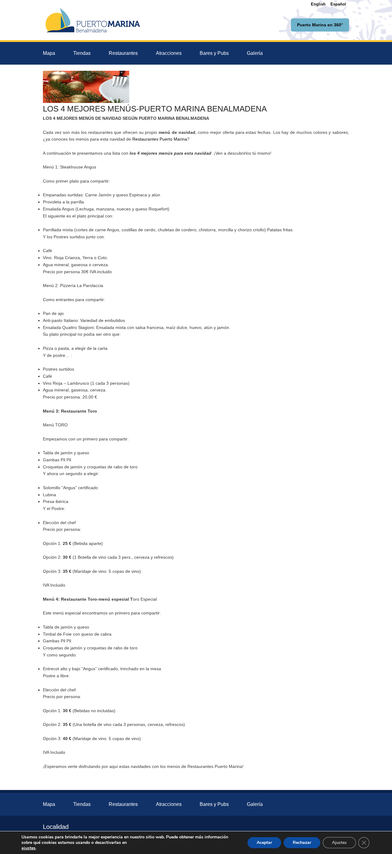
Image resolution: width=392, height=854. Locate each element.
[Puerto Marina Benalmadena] (93, 20)
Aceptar (264, 842)
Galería (255, 53)
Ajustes (339, 842)
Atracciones (169, 53)
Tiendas (82, 53)
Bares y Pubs (214, 53)
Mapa (49, 53)
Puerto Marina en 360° (320, 24)
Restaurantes (123, 53)
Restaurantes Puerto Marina (159, 139)
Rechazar (302, 842)
